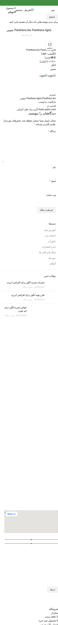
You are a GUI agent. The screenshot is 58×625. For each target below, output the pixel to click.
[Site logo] (29, 10)
